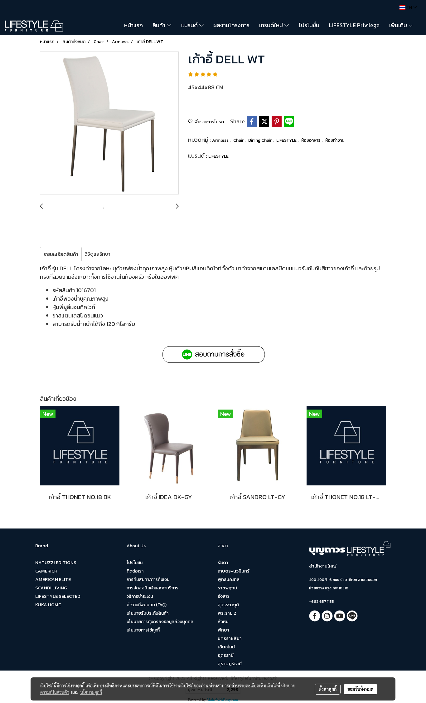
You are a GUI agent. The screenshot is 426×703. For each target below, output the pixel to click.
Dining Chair (260, 140)
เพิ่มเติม (398, 25)
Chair (238, 140)
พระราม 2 (227, 613)
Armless (221, 140)
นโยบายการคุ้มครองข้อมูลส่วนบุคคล (160, 621)
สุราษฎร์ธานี (230, 663)
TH (409, 7)
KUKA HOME (48, 604)
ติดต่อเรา (135, 571)
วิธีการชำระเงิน (140, 596)
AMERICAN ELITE (53, 579)
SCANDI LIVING (51, 587)
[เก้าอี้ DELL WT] (109, 123)
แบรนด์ (190, 25)
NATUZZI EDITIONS (55, 562)
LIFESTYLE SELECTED (57, 596)
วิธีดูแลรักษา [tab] (97, 254)
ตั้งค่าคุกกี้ (327, 689)
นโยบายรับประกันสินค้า (147, 613)
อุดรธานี (226, 655)
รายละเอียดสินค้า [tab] (60, 254)
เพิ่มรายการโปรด (208, 122)
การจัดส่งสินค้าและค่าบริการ (152, 588)
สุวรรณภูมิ (228, 604)
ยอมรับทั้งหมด (360, 689)
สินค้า (159, 25)
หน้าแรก (133, 25)
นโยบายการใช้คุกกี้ (143, 630)
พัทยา (223, 629)
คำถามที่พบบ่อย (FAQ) (147, 605)
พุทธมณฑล (229, 579)
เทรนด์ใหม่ (271, 25)
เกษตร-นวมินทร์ (233, 570)
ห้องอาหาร (311, 140)
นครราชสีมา (230, 638)
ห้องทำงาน (334, 140)
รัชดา (223, 562)
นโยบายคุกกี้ (91, 692)
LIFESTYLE (287, 140)
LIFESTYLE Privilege (354, 25)
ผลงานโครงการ (231, 25)
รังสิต (223, 596)
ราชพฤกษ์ (227, 587)
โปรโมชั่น (309, 25)
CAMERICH (46, 570)
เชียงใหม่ (226, 646)
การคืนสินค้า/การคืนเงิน (148, 579)
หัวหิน (223, 621)
